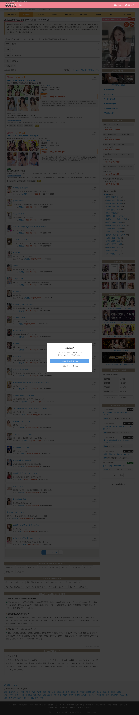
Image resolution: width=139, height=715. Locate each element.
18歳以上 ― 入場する (69, 361)
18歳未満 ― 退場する (69, 366)
